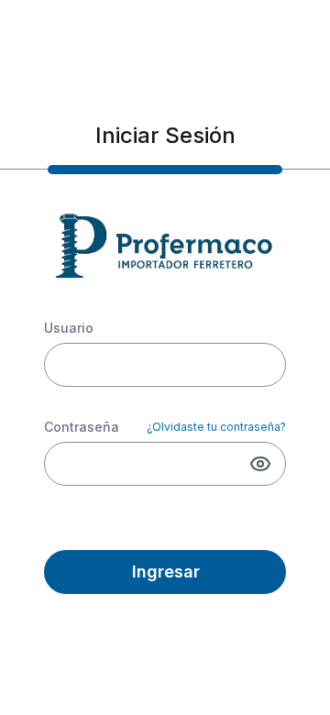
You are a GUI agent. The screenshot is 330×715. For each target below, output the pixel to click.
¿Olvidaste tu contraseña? (216, 427)
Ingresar (166, 571)
